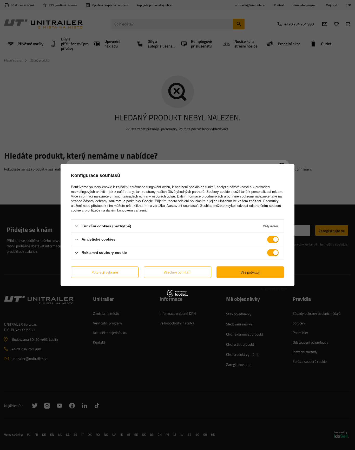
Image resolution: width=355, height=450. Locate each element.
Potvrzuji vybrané (104, 272)
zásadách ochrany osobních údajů (149, 196)
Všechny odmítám (178, 272)
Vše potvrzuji (250, 272)
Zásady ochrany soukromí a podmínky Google (118, 201)
